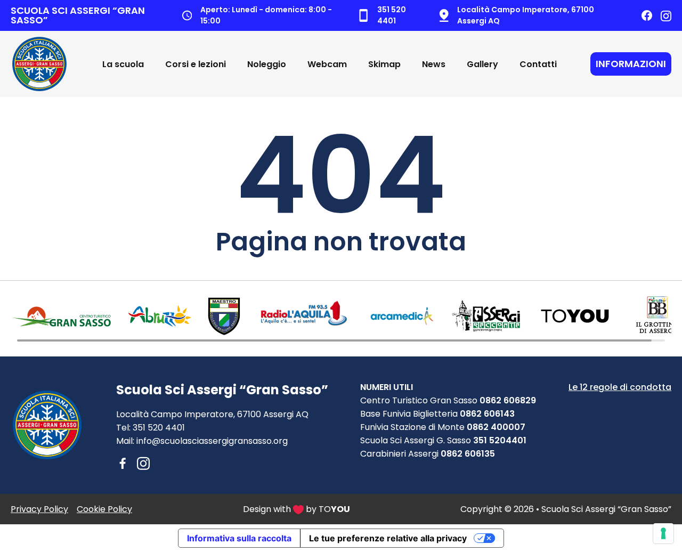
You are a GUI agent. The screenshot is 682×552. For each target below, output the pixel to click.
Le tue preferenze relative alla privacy (388, 538)
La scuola (123, 64)
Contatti (538, 64)
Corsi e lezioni (195, 64)
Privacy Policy (39, 509)
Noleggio (266, 64)
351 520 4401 (159, 427)
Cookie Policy (104, 509)
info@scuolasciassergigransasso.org (212, 441)
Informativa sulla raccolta (239, 538)
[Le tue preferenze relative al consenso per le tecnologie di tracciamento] (663, 533)
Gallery (482, 64)
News (433, 64)
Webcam (327, 64)
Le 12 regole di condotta (620, 387)
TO (334, 509)
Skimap (384, 64)
